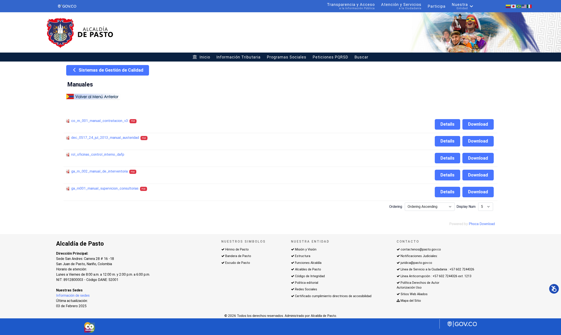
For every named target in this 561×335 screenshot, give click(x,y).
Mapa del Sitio (411, 301)
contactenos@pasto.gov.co (421, 249)
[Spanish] (508, 6)
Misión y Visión (305, 249)
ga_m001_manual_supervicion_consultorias (104, 188)
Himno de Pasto (237, 249)
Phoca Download (482, 224)
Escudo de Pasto (237, 263)
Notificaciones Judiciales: (419, 256)
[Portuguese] (519, 6)
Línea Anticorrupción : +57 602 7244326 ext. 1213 (436, 276)
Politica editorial (306, 283)
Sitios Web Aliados (414, 294)
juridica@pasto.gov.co (416, 263)
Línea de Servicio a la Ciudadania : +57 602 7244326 (437, 269)
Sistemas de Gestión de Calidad (110, 70)
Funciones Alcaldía (308, 263)
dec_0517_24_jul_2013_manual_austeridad (105, 138)
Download (478, 124)
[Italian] (529, 6)
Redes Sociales (306, 289)
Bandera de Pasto (238, 256)
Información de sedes (73, 295)
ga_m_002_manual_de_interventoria (99, 171)
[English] (524, 6)
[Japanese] (513, 6)
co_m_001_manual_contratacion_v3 (99, 121)
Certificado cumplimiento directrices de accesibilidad (333, 296)
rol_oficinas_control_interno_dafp (97, 154)
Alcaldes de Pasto (308, 269)
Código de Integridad (310, 276)
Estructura (302, 256)
